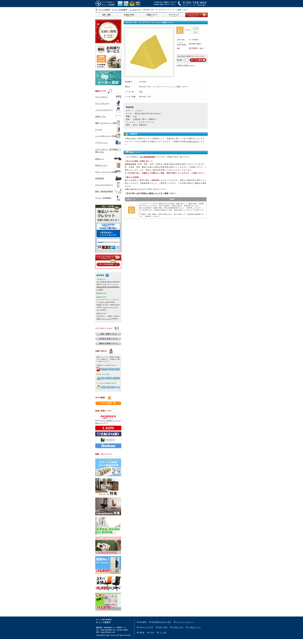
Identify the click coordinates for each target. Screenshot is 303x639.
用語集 (142, 632)
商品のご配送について (151, 193)
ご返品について (194, 627)
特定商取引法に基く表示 (161, 622)
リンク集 (162, 632)
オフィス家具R (104, 10)
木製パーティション (103, 319)
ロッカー (98, 129)
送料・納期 (162, 627)
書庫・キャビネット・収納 (106, 123)
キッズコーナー (135, 10)
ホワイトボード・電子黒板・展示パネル (106, 150)
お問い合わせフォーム (134, 189)
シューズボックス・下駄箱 (106, 136)
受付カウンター (101, 165)
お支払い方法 (178, 627)
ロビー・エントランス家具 (106, 172)
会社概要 (142, 622)
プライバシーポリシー (185, 622)
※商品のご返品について (185, 65)
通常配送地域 (130, 164)
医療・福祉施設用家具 (104, 191)
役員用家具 (99, 178)
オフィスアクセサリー (104, 185)
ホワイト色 (104, 302)
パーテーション (101, 142)
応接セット (99, 159)
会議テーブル (100, 116)
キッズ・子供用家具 (119, 10)
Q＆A (152, 632)
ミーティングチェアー (104, 110)
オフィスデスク (101, 97)
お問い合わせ (193, 141)
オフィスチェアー (102, 103)
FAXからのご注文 (146, 627)
